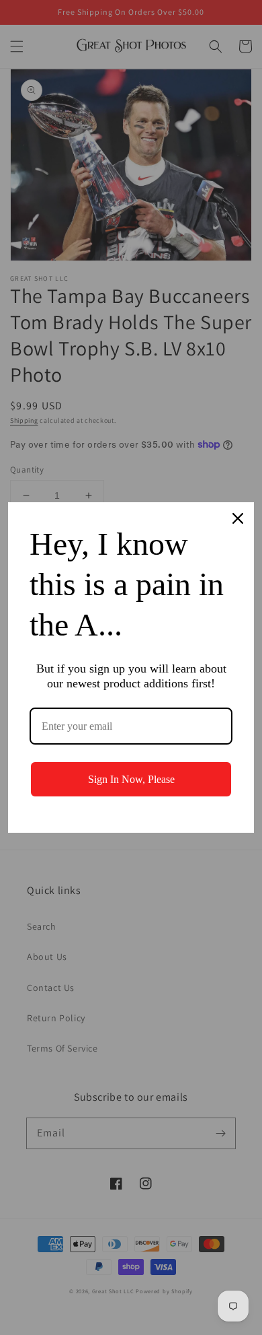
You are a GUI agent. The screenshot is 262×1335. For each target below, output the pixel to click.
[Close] (238, 518)
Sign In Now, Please (131, 779)
